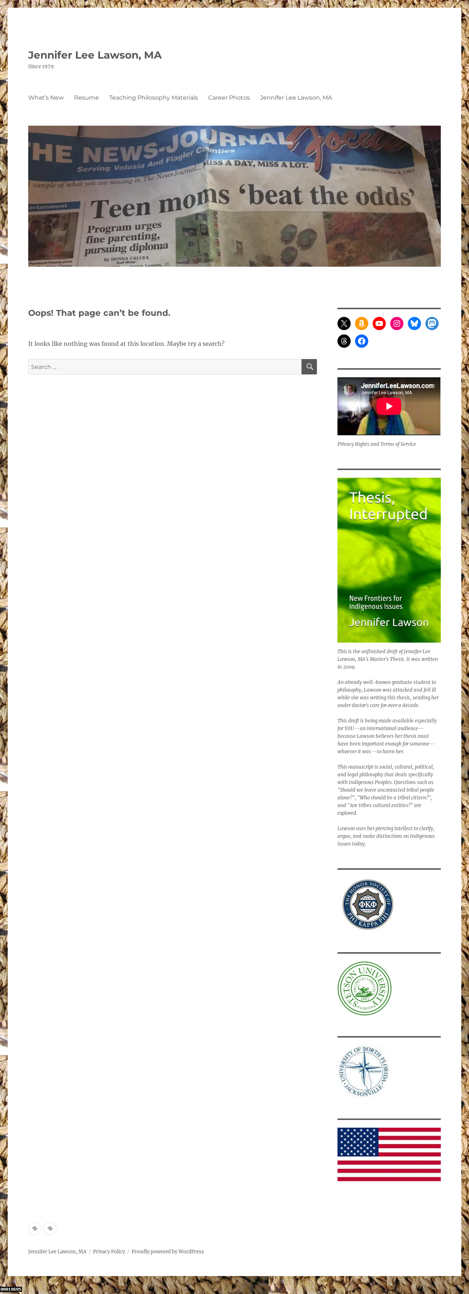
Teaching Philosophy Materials (153, 97)
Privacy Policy (109, 1252)
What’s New (46, 97)
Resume (86, 97)
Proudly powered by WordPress (168, 1252)
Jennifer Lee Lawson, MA (95, 55)
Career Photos (229, 97)
